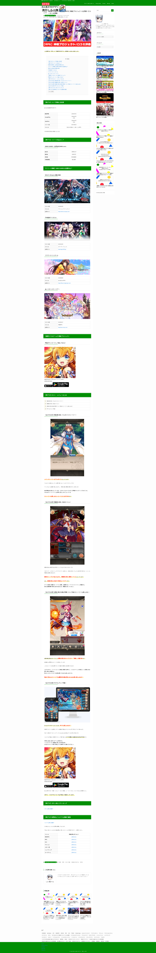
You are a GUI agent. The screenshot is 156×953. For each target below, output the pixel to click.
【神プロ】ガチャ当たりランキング (56, 87)
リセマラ (102, 937)
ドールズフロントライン (65, 937)
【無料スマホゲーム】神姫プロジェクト (57, 75)
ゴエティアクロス (92, 935)
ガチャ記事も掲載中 (48, 808)
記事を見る (73, 836)
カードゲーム (44, 935)
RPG (63, 862)
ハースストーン (74, 937)
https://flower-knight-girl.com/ (64, 283)
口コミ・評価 (68, 862)
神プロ (81, 862)
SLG (69, 933)
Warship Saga (78, 933)
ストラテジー (44, 937)
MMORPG (57, 933)
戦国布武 (97, 941)
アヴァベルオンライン (108, 933)
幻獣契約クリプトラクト (85, 941)
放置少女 (102, 941)
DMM (60, 862)
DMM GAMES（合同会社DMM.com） (56, 64)
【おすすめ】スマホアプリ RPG (50, 15)
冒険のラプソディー (84, 939)
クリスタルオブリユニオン (75, 935)
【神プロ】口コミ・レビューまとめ (56, 78)
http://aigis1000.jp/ (62, 249)
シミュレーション (100, 935)
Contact (43, 946)
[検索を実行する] (112, 10)
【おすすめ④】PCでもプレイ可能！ (56, 85)
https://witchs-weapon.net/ (63, 211)
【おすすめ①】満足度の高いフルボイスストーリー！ (60, 80)
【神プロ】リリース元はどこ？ (55, 63)
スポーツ (49, 937)
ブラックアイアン (89, 937)
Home (42, 943)
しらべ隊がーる (50, 881)
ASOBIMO (44, 933)
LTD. (53, 933)
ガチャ (49, 935)
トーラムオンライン (56, 937)
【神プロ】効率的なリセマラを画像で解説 (57, 89)
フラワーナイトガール (53, 71)
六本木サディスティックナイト (74, 939)
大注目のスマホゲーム (75, 862)
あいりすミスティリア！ (53, 73)
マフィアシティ (97, 937)
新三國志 (107, 941)
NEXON (62, 933)
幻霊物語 (93, 941)
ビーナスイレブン (82, 937)
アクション (101, 933)
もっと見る (51, 91)
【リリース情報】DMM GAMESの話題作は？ (58, 66)
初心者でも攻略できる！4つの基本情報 (97, 939)
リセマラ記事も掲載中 (49, 822)
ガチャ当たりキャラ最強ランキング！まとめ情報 (60, 935)
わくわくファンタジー (86, 933)
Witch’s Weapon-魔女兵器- (54, 68)
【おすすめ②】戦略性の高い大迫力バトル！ (58, 82)
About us (43, 950)
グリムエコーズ (84, 935)
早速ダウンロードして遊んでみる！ (56, 77)
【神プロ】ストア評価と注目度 (55, 61)
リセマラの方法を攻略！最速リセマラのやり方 (50, 939)
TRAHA (72, 933)
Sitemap (43, 948)
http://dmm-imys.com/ (62, 327)
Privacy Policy (44, 945)
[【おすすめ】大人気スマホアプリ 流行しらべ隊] (53, 7)
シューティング (107, 935)
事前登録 (61, 939)
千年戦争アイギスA (52, 70)
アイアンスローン (94, 933)
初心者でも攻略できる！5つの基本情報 (49, 941)
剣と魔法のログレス (60, 941)
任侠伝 (66, 939)
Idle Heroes (49, 933)
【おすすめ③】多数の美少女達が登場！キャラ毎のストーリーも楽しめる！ (64, 84)
